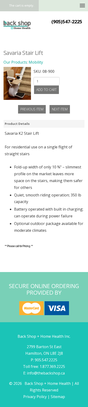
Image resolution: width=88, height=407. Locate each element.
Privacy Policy (35, 396)
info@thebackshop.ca (46, 373)
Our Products (15, 62)
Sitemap (58, 396)
